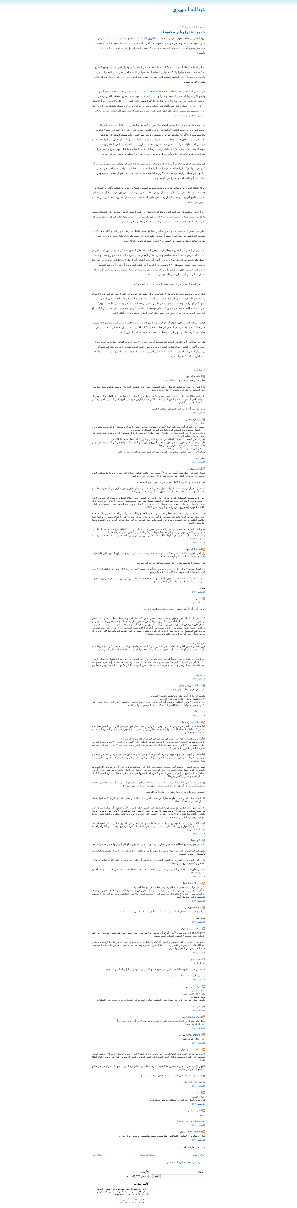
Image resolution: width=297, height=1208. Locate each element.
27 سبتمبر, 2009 (198, 1104)
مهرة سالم (196, 986)
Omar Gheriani (194, 1131)
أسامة (199, 468)
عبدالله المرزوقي (193, 685)
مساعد (198, 959)
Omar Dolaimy (194, 1034)
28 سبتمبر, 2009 (198, 1125)
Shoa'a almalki (194, 1016)
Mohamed (196, 549)
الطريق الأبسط (148, 38)
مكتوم (199, 840)
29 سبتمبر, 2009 (198, 1140)
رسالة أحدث (199, 1154)
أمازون (126, 1199)
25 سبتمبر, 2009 (198, 413)
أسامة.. (198, 1092)
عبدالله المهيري (188, 9)
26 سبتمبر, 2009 (198, 922)
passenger (196, 907)
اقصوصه (197, 1110)
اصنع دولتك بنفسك (123, 38)
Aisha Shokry (195, 883)
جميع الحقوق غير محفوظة (182, 31)
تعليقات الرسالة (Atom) (179, 1162)
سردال (145, 1191)
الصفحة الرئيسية (148, 1154)
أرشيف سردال (105, 38)
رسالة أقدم (97, 1154)
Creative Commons (158, 91)
